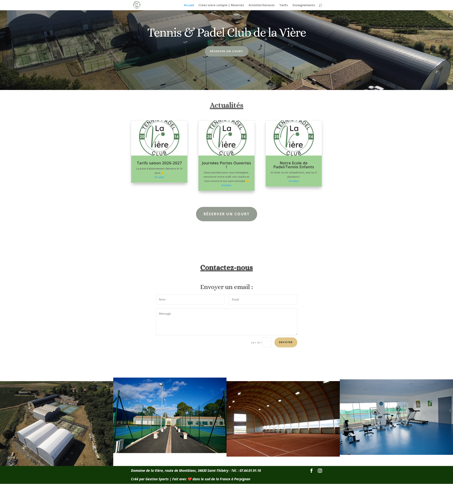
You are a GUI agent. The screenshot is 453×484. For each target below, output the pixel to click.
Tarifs (283, 5)
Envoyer (286, 342)
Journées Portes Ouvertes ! (226, 164)
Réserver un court (226, 51)
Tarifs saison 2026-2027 (159, 162)
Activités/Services (262, 5)
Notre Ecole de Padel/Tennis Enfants (293, 164)
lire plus (159, 177)
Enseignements (304, 5)
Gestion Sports (157, 479)
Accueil (189, 5)
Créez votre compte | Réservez (221, 5)
